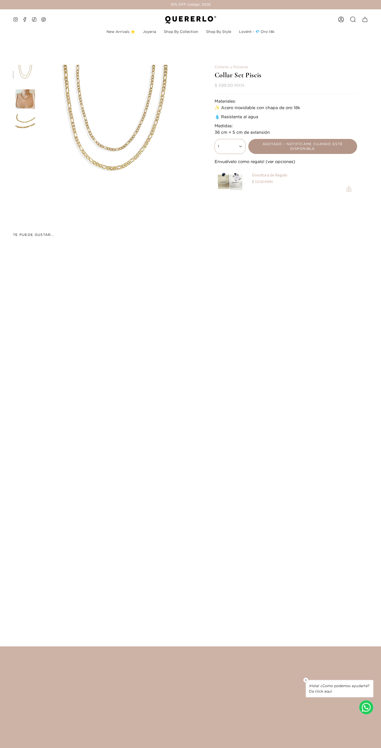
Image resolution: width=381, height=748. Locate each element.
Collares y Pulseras (231, 67)
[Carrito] (365, 19)
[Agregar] (349, 189)
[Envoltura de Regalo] (230, 181)
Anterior (40, 140)
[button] (149, 32)
